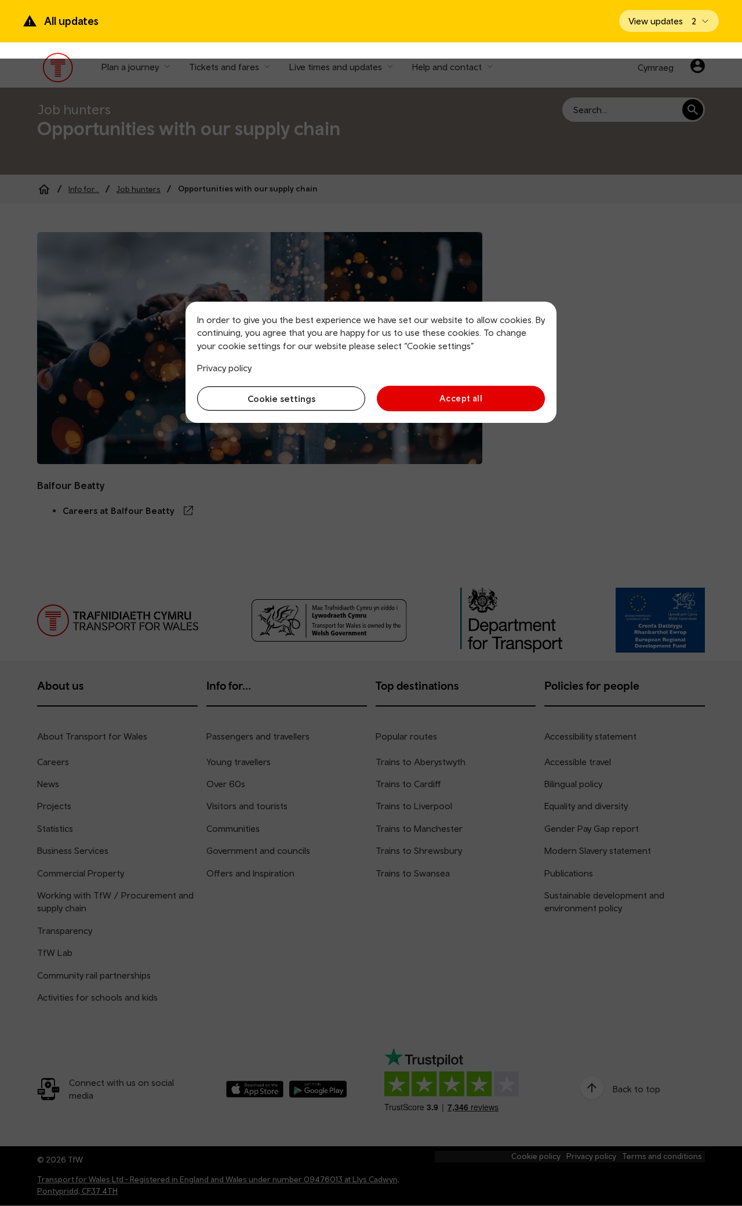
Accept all (461, 398)
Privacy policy (224, 368)
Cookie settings (281, 398)
